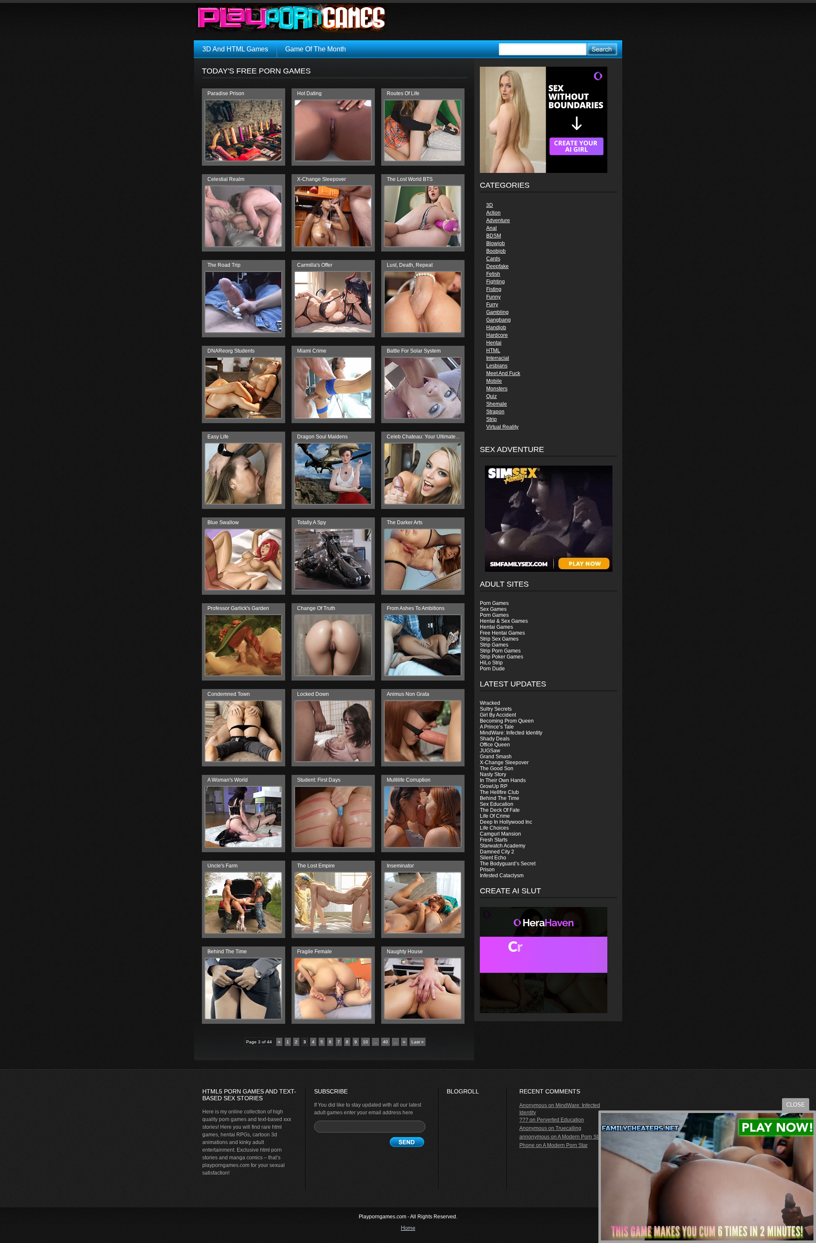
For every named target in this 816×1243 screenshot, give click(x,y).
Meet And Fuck (503, 373)
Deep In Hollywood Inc (506, 822)
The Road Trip (224, 265)
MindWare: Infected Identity (511, 733)
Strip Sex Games (499, 639)
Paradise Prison (225, 93)
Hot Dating (309, 93)
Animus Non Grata (408, 694)
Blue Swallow (223, 522)
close (795, 1105)
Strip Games (494, 645)
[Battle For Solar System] (423, 416)
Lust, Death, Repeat (410, 265)
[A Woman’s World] (243, 845)
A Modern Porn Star (580, 1137)
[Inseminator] (423, 931)
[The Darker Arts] (423, 588)
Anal (491, 228)
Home (408, 1228)
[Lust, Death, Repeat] (423, 330)
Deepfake (497, 266)
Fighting (495, 282)
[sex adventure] (548, 519)
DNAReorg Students (231, 351)
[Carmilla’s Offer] (333, 330)
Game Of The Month (315, 49)
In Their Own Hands (503, 780)
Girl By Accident (498, 715)
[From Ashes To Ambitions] (423, 674)
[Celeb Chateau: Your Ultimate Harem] (423, 502)
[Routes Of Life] (423, 159)
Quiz (491, 396)
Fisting (494, 289)
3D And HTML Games (235, 49)
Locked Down (313, 694)
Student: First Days (318, 780)
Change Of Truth (316, 608)
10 (365, 1042)
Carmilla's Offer (314, 265)
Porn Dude (492, 669)
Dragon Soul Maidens (322, 437)
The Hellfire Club (499, 792)
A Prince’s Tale (497, 727)
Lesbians (496, 366)
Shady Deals (495, 739)
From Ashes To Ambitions (416, 608)
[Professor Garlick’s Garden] (243, 674)
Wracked (490, 703)
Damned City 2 (497, 852)
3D (489, 205)
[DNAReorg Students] (243, 416)
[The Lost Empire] (333, 931)
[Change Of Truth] (333, 674)
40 (385, 1042)
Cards (493, 259)
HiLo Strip (491, 663)
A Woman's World (227, 780)
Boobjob (496, 251)
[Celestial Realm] (243, 245)
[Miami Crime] (333, 416)
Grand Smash (496, 757)
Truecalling (568, 1128)
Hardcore (497, 335)
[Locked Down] (333, 760)
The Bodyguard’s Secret (508, 864)
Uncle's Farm (222, 866)
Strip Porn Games (500, 651)
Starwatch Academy (502, 846)
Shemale (496, 404)
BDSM (493, 236)
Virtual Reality (502, 427)
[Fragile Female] (333, 1017)
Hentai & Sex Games (504, 621)
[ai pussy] (543, 1011)
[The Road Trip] (243, 330)
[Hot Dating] (333, 159)
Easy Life (218, 437)
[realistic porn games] (543, 171)
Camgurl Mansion (500, 834)
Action (493, 213)
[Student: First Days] (333, 845)
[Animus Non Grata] (423, 760)
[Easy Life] (243, 502)
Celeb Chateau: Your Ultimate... (423, 437)
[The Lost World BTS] (423, 245)
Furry (492, 305)
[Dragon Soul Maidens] (333, 502)
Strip (491, 419)
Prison (487, 870)
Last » (417, 1042)
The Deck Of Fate (500, 810)
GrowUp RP (493, 786)
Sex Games (493, 609)
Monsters (496, 389)
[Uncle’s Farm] (243, 931)
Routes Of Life (403, 93)
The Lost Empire (316, 866)
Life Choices (494, 828)
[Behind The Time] (243, 1017)
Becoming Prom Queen (507, 721)
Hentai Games (496, 627)
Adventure (498, 220)
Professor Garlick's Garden (238, 608)
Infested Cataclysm (502, 876)
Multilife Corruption (409, 780)
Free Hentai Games (502, 633)
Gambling (497, 312)
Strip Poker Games (501, 657)
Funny (493, 297)
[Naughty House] (423, 1017)
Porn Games (494, 603)
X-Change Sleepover (504, 763)
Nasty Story (493, 774)
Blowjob (495, 243)
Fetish (493, 274)
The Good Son (496, 768)
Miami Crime (311, 351)
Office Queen (495, 745)
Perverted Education (560, 1120)
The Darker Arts (404, 522)
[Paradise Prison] (243, 159)
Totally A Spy (311, 522)
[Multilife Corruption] (423, 845)
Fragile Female (314, 952)
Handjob (496, 328)
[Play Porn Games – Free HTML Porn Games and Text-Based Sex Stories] (291, 18)
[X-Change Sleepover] (333, 245)
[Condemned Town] (243, 760)
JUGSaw (490, 751)
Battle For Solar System (414, 351)
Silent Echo (493, 858)
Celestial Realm (225, 179)
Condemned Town (228, 694)
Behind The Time (499, 798)
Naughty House (405, 952)
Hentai (494, 343)
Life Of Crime (495, 816)
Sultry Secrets (496, 709)
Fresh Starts (493, 840)
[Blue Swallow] (243, 588)
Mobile (494, 381)
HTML (493, 350)
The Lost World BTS (410, 179)
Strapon (495, 412)
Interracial (497, 358)
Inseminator (400, 866)
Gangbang (498, 320)
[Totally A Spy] (333, 588)
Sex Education (496, 804)
